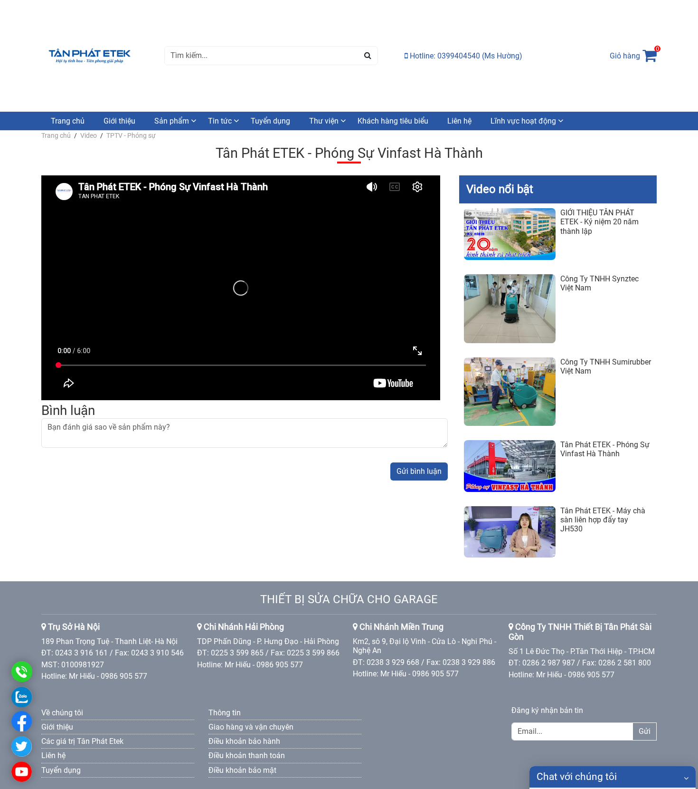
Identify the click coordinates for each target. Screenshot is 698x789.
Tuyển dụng (270, 120)
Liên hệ (459, 120)
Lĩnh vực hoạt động (523, 120)
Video (88, 135)
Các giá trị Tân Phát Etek (82, 741)
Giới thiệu (119, 120)
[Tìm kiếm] (367, 56)
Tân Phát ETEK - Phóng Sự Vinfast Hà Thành (605, 449)
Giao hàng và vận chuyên (250, 726)
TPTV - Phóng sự (131, 135)
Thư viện (324, 120)
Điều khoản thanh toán (246, 755)
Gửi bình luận (419, 471)
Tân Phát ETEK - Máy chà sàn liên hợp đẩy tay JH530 (602, 519)
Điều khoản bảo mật (242, 770)
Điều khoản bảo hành (244, 741)
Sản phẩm (171, 120)
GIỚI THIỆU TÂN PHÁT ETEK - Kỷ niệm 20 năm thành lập (599, 221)
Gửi (645, 731)
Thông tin (224, 712)
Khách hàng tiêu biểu (393, 120)
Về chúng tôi (62, 712)
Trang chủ (68, 120)
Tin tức (220, 120)
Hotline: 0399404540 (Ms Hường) (465, 55)
